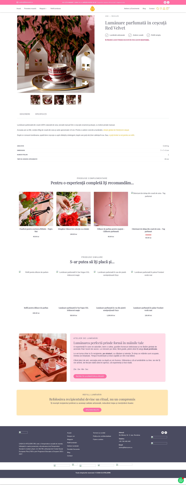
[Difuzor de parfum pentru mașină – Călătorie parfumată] (111, 209)
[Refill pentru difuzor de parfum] (36, 288)
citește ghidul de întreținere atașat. (116, 130)
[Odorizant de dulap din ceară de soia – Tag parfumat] (148, 209)
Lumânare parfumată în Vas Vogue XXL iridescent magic (73, 309)
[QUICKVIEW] (48, 201)
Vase (106, 16)
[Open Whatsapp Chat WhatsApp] (181, 480)
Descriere (25, 114)
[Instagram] (168, 2)
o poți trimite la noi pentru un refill (121, 135)
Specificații (40, 114)
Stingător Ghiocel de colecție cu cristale (73, 229)
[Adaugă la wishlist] (48, 197)
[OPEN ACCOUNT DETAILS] (164, 8)
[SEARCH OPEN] (157, 8)
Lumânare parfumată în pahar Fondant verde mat (148, 309)
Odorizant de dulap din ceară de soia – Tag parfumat (148, 230)
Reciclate (115, 16)
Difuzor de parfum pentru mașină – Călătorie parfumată (111, 230)
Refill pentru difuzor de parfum (36, 308)
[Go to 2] (47, 100)
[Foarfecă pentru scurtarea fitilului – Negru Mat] (36, 209)
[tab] (25, 114)
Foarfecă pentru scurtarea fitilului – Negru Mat (36, 230)
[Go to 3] (59, 100)
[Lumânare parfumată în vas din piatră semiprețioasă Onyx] (111, 288)
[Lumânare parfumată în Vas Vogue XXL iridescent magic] (73, 288)
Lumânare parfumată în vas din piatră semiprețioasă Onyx (111, 309)
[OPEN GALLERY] (56, 54)
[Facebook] (165, 2)
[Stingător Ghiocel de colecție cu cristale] (73, 209)
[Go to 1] (35, 100)
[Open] (161, 8)
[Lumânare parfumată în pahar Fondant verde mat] (148, 288)
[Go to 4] (71, 100)
